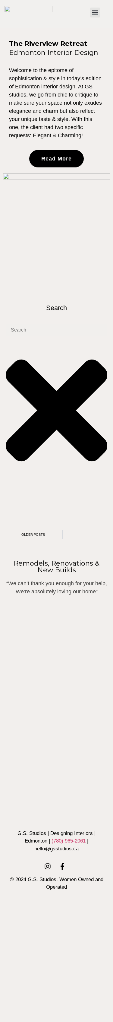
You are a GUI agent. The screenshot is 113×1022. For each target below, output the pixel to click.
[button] (95, 12)
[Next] (88, 534)
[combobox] (57, 330)
